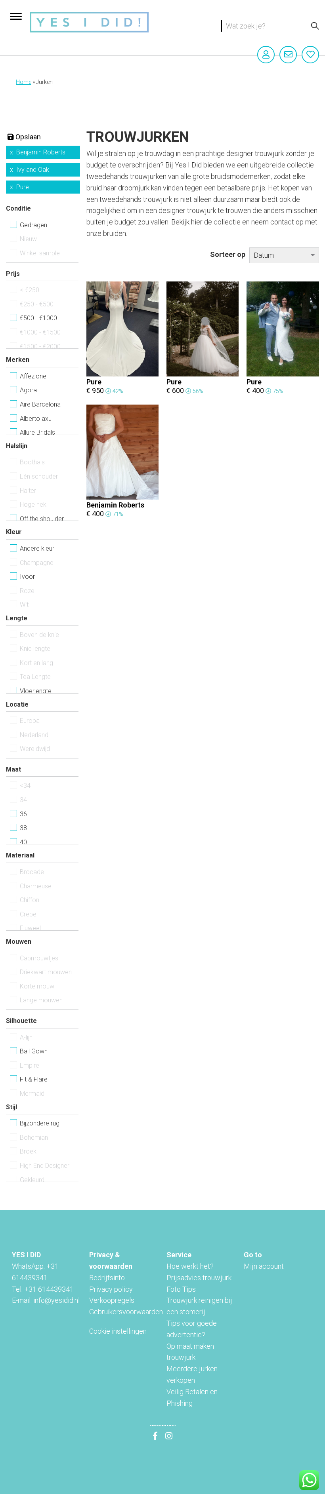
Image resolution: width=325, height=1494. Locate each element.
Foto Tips (181, 1289)
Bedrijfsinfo (107, 1278)
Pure (22, 187)
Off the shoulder (42, 519)
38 (23, 828)
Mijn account (264, 1266)
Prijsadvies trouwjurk (198, 1278)
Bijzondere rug (39, 1123)
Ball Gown (34, 1051)
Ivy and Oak (32, 169)
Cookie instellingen (118, 1331)
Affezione (33, 376)
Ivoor (27, 576)
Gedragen (33, 225)
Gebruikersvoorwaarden (126, 1312)
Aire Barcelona (40, 404)
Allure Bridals (37, 432)
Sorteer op (227, 254)
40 (23, 842)
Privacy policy (111, 1289)
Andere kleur (37, 548)
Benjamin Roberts (40, 152)
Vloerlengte (36, 691)
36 (23, 814)
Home (23, 82)
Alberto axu (36, 418)
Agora (28, 390)
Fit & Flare (34, 1079)
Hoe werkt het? (190, 1266)
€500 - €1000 (38, 318)
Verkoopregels (111, 1300)
